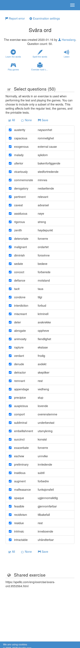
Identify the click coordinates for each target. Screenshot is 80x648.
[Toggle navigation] (72, 5)
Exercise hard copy (40, 69)
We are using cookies (15, 644)
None (28, 120)
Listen (67, 56)
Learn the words (13, 56)
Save (44, 120)
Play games (13, 69)
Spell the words (40, 56)
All (13, 120)
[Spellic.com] (10, 5)
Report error (16, 18)
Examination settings (46, 18)
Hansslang (68, 40)
